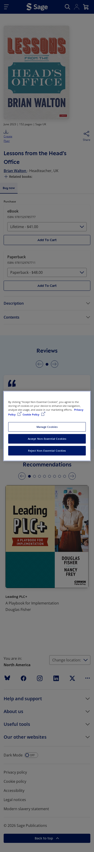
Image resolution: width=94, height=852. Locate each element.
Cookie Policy (31, 414)
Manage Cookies (47, 427)
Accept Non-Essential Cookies (47, 438)
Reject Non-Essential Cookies (47, 450)
